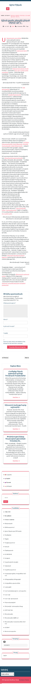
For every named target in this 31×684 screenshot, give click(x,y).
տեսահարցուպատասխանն (13, 158)
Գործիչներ (8, 535)
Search (5, 501)
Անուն (5, 319)
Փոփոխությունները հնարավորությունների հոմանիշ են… (15, 439)
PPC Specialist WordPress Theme (15, 680)
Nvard (13, 26)
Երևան (7, 546)
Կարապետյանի (11, 210)
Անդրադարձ (8, 523)
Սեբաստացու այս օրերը (14, 38)
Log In (5, 655)
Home (2, 15)
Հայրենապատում (10, 569)
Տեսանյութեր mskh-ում (11, 618)
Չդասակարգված (10, 602)
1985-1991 (8, 512)
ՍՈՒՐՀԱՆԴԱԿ (9, 610)
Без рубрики (8, 515)
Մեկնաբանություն (9, 303)
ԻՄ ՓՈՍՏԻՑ (8, 554)
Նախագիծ (8, 587)
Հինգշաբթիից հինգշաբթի (13, 579)
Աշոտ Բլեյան (15, 5)
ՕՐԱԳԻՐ (7, 15)
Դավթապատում (10, 542)
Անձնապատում (9, 527)
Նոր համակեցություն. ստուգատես (15, 591)
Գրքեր (7, 539)
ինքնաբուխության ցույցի (20, 68)
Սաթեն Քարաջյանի (14, 95)
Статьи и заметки (9, 519)
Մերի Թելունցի (17, 144)
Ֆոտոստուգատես (10, 631)
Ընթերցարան (9, 550)
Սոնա (4, 210)
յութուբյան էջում (21, 50)
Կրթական (8, 566)
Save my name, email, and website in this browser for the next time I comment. (14, 342)
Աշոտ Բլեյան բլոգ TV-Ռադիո (13, 531)
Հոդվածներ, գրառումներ (12, 583)
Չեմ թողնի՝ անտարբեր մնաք (14, 606)
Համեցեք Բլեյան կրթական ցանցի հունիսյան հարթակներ (15, 373)
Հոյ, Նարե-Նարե (7, 214)
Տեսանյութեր (9, 614)
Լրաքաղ (7, 558)
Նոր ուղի (7, 594)
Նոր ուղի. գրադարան (11, 598)
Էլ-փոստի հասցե (9, 326)
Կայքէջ (5, 333)
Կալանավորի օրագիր (11, 562)
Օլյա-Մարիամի (21, 208)
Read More (15, 397)
